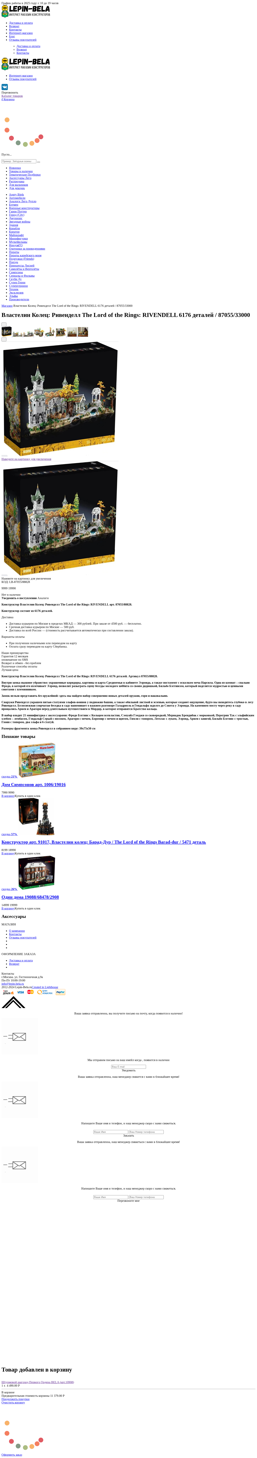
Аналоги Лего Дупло (22, 201)
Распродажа (16, 181)
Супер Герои (17, 282)
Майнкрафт (16, 235)
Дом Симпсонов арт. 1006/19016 (34, 784)
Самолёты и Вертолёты (24, 269)
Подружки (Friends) (21, 258)
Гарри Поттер (18, 211)
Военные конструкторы (24, 208)
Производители (19, 299)
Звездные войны (19, 221)
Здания (13, 225)
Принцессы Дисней (21, 265)
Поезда (13, 262)
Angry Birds (16, 194)
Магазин (7, 305)
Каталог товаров (12, 96)
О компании (17, 930)
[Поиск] (38, 162)
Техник (13, 289)
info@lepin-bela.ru (13, 983)
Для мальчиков (18, 184)
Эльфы (13, 296)
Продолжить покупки (16, 1399)
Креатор (14, 231)
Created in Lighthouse (45, 987)
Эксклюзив (16, 292)
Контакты (15, 29)
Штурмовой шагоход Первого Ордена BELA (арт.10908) (38, 1382)
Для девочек (17, 188)
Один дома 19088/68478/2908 (30, 897)
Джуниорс (15, 218)
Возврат (14, 26)
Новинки (15, 167)
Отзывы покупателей (22, 39)
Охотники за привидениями (27, 248)
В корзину (8, 795)
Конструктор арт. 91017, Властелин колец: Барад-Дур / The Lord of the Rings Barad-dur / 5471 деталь (104, 842)
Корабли (14, 228)
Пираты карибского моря (25, 255)
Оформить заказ (12, 1454)
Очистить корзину (13, 1402)
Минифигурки (18, 238)
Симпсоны (16, 272)
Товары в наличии (21, 171)
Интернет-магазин (21, 33)
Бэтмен (13, 204)
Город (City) (16, 214)
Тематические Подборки (25, 174)
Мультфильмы (18, 241)
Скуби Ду (15, 279)
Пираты (14, 252)
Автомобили (17, 198)
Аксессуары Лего (20, 178)
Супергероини (18, 285)
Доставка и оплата (21, 22)
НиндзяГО (16, 245)
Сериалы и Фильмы (22, 275)
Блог (12, 36)
